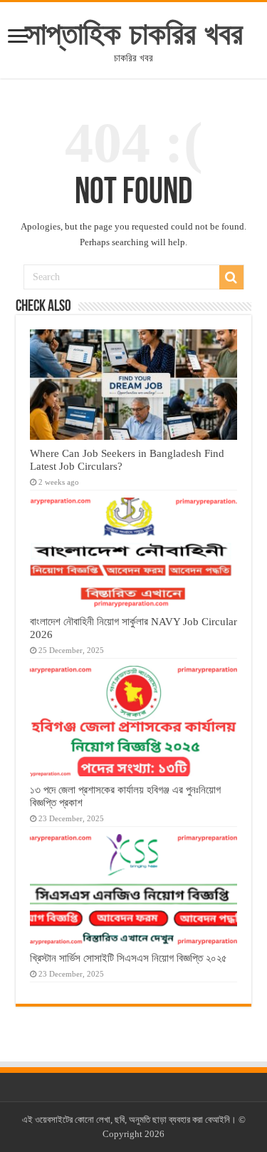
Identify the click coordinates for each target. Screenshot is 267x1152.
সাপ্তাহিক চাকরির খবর (134, 33)
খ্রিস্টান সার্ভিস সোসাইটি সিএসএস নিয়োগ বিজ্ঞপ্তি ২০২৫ (128, 958)
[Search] (231, 277)
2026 (154, 1133)
